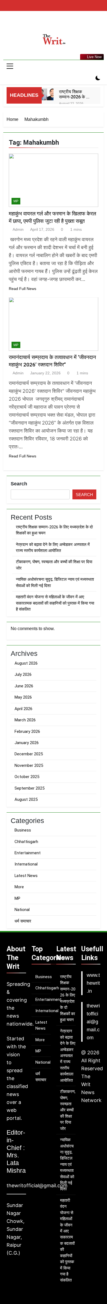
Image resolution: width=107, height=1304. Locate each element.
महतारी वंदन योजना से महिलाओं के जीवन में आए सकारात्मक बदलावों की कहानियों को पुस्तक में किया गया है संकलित (55, 603)
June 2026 (24, 686)
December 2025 (29, 753)
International (26, 864)
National (22, 909)
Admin (18, 229)
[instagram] (53, 24)
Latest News (26, 875)
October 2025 (27, 776)
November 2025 (29, 765)
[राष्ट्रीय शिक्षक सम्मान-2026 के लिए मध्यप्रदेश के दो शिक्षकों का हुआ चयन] (48, 94)
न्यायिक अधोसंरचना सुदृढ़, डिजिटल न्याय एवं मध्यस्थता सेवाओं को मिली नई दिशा (67, 1164)
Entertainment (28, 852)
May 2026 (23, 697)
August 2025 (26, 799)
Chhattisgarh (26, 841)
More (19, 886)
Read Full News (22, 288)
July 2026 (23, 674)
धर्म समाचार (23, 921)
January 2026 (27, 742)
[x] (60, 24)
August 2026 (26, 663)
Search (19, 483)
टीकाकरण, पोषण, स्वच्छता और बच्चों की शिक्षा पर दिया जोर (67, 1110)
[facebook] (47, 24)
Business (23, 830)
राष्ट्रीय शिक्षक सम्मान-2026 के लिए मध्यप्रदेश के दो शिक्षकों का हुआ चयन (75, 94)
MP (15, 201)
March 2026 (25, 720)
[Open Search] (88, 78)
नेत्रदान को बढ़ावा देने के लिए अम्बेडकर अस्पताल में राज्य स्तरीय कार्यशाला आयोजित (67, 1056)
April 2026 (23, 708)
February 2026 (27, 731)
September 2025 (29, 788)
